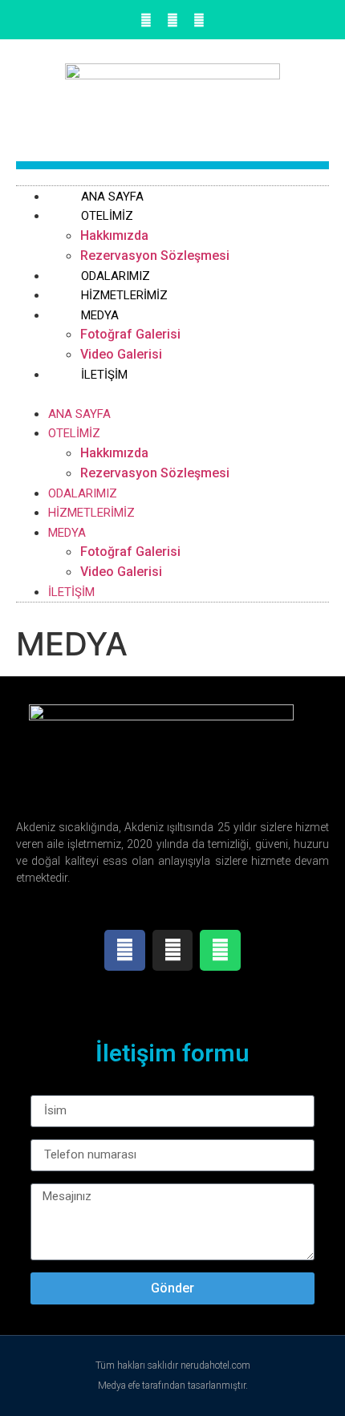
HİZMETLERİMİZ (91, 512)
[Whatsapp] (199, 20)
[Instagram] (172, 20)
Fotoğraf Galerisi (130, 334)
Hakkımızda (114, 235)
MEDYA (100, 315)
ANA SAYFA (79, 414)
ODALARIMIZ (82, 493)
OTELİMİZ (107, 216)
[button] (172, 394)
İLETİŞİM (104, 374)
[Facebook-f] (146, 20)
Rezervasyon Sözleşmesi (154, 473)
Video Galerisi (121, 571)
